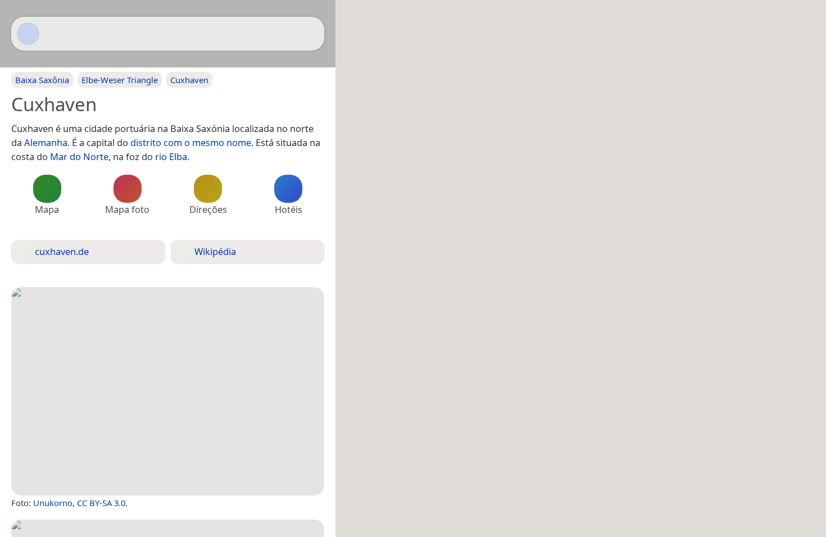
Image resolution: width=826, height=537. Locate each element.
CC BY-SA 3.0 (101, 502)
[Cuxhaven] (167, 391)
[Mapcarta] (28, 34)
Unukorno (52, 502)
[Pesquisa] (310, 34)
